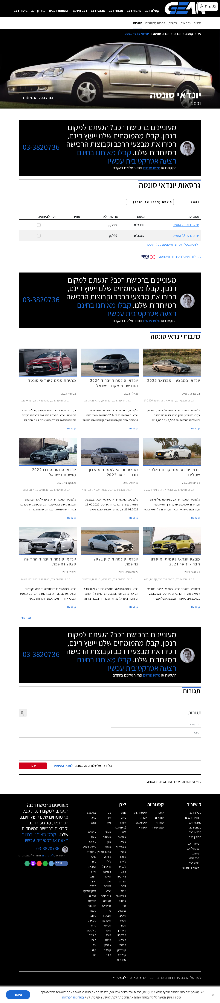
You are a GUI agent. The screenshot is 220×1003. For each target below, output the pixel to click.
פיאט (108, 940)
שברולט (121, 960)
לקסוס (122, 901)
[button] (61, 863)
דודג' (123, 871)
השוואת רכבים (58, 10)
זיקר (123, 886)
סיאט (123, 920)
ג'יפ (94, 862)
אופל (93, 837)
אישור (18, 994)
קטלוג (189, 34)
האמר (107, 876)
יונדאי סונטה (161, 34)
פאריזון (122, 930)
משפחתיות (140, 813)
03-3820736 (41, 147)
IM (109, 817)
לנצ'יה (92, 896)
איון (109, 842)
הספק (141, 216)
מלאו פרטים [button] (48, 855)
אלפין (123, 852)
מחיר (76, 216)
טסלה (93, 886)
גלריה (197, 23)
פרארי (122, 945)
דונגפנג (107, 871)
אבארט (92, 832)
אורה (123, 842)
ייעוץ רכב (194, 863)
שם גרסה (194, 216)
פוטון (108, 930)
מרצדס (122, 911)
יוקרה (144, 817)
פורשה (92, 935)
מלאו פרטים (151, 167)
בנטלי (93, 857)
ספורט (160, 822)
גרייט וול (106, 866)
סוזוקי (93, 915)
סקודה (122, 925)
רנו (94, 955)
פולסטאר (91, 930)
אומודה (107, 837)
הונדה (122, 881)
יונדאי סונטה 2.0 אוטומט (186, 225)
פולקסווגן (121, 935)
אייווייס (92, 842)
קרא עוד (195, 428)
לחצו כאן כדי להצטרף (129, 977)
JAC (94, 817)
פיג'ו (94, 940)
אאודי (108, 832)
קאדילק (121, 950)
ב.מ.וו (123, 857)
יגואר (123, 891)
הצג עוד (26, 618)
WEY (93, 822)
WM (124, 832)
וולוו (94, 881)
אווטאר (122, 837)
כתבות (172, 23)
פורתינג (122, 940)
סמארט (92, 920)
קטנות (160, 813)
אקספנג (91, 852)
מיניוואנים (141, 822)
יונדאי (177, 34)
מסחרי (143, 827)
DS (109, 813)
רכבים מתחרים (155, 23)
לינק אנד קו (89, 891)
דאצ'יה (92, 866)
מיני (124, 906)
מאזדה (107, 901)
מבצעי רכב (97, 10)
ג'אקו (123, 862)
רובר (108, 955)
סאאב (122, 915)
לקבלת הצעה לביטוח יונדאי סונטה (180, 256)
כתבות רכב (134, 10)
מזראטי (92, 901)
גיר (199, 34)
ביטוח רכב (21, 10)
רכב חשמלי (79, 10)
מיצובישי (106, 906)
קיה (94, 950)
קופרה (107, 950)
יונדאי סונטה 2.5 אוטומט (186, 235)
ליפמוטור (121, 896)
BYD (123, 813)
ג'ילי (109, 862)
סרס (93, 925)
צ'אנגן (107, 945)
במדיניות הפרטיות (73, 997)
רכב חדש (194, 858)
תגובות (137, 23)
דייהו (93, 871)
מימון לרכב (193, 848)
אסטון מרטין (104, 852)
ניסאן (93, 911)
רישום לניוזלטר (190, 868)
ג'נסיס (122, 866)
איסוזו (108, 847)
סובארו (107, 915)
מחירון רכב (38, 10)
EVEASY (91, 813)
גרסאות (185, 23)
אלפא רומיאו (89, 847)
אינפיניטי (121, 847)
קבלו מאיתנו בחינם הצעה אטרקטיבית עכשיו (126, 156)
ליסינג (195, 853)
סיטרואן (106, 920)
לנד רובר (106, 896)
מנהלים (159, 817)
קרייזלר (122, 955)
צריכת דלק (110, 216)
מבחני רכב (116, 10)
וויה (109, 881)
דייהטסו (122, 876)
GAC (123, 817)
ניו (110, 911)
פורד (108, 935)
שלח (33, 765)
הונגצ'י (92, 876)
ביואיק (107, 857)
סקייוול (107, 925)
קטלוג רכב (152, 10)
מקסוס (92, 906)
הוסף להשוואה (47, 216)
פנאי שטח (158, 827)
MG (109, 822)
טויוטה (107, 886)
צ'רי (94, 945)
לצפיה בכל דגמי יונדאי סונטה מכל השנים (172, 244)
